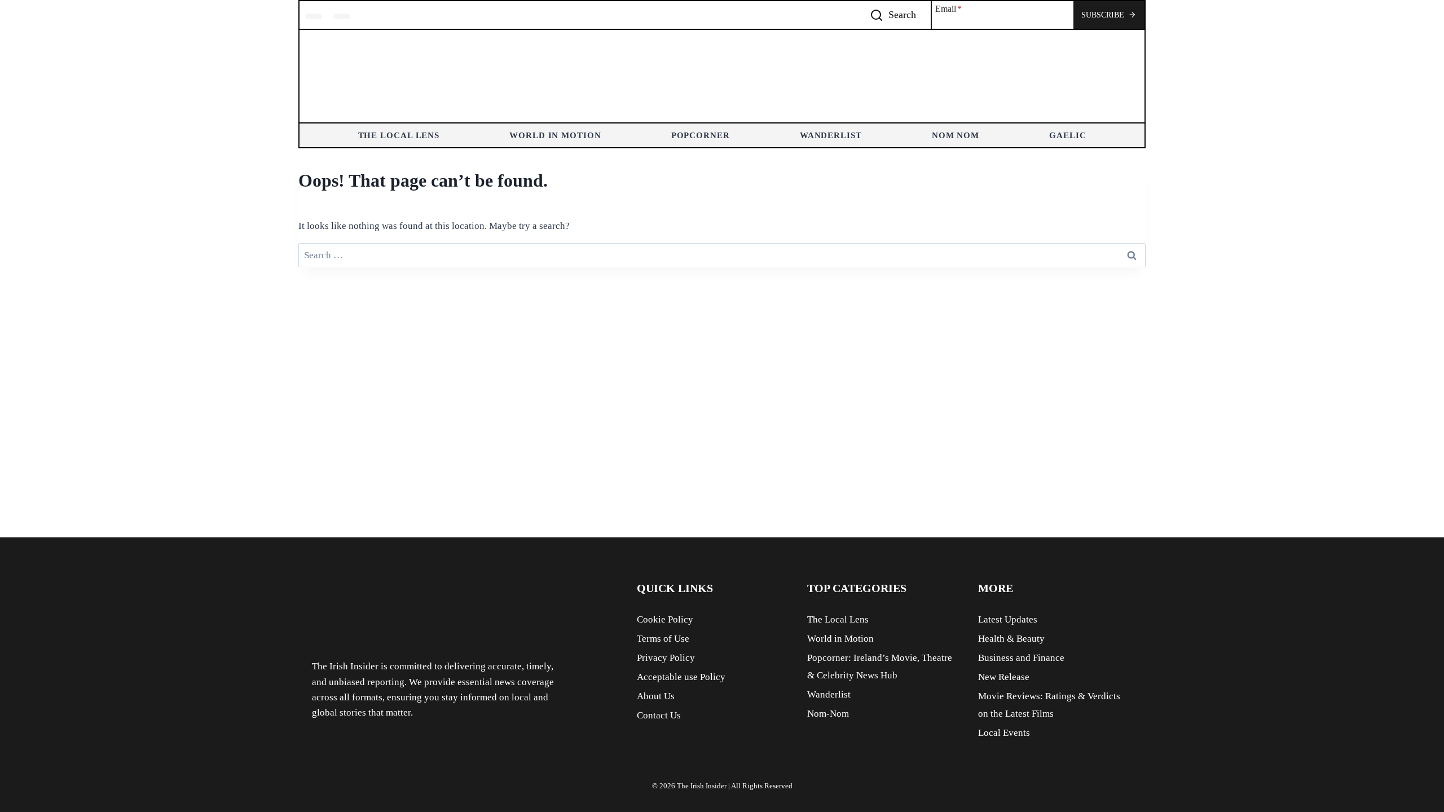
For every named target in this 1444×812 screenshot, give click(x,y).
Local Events (1004, 732)
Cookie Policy (665, 619)
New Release (1003, 677)
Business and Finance (1021, 657)
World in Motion (555, 135)
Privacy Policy (666, 657)
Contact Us (659, 715)
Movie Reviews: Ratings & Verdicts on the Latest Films (1049, 705)
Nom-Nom (828, 713)
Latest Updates (1007, 619)
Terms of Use (663, 638)
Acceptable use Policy (681, 677)
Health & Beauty (1011, 638)
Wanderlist (831, 135)
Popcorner (700, 135)
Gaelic (1067, 135)
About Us (656, 696)
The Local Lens (399, 135)
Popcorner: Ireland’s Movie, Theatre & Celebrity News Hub (879, 666)
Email (948, 9)
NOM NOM (955, 135)
